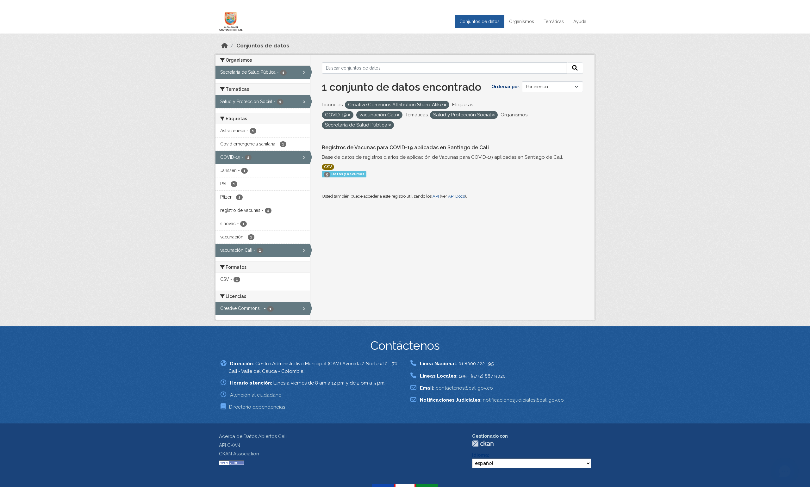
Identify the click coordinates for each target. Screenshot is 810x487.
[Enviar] (575, 68)
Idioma (480, 455)
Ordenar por (505, 86)
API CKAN (229, 445)
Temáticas (554, 21)
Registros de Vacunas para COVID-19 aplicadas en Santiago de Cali (405, 148)
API (436, 196)
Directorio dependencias (257, 407)
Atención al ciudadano (256, 395)
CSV (328, 167)
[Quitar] (445, 105)
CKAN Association (239, 454)
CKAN (483, 443)
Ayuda (579, 21)
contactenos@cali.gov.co (464, 388)
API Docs (456, 196)
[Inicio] (224, 45)
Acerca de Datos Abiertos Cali (253, 436)
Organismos (521, 21)
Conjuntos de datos (479, 21)
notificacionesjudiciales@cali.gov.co (523, 400)
